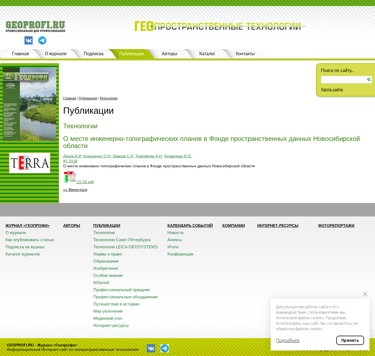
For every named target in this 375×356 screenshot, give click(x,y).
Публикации (131, 53)
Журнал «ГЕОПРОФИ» (27, 225)
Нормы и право (107, 254)
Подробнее (288, 340)
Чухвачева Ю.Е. (178, 156)
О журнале (56, 53)
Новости (175, 232)
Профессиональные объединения (125, 296)
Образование (106, 261)
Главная (20, 53)
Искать (369, 79)
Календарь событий (190, 225)
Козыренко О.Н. (97, 156)
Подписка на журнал (24, 246)
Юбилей (101, 282)
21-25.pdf (85, 182)
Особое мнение (108, 275)
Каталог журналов (22, 254)
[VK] (28, 40)
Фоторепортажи (336, 225)
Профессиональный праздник (121, 289)
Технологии (108, 98)
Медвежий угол (107, 318)
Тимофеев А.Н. (149, 156)
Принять (350, 340)
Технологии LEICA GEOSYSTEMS (125, 246)
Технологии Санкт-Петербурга (121, 239)
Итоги (172, 246)
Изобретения (105, 268)
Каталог (207, 53)
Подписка (93, 53)
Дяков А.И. (72, 156)
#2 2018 (70, 161)
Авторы (169, 53)
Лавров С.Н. (123, 156)
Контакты (245, 53)
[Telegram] (42, 40)
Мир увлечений (107, 311)
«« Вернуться (75, 189)
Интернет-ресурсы (111, 325)
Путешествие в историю (116, 304)
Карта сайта (332, 89)
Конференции (180, 254)
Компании (233, 225)
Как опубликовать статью (29, 239)
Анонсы (174, 239)
